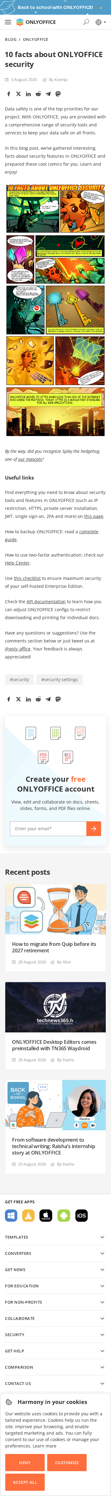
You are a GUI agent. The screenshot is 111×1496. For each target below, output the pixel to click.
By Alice (64, 962)
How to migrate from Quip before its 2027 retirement (54, 947)
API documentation (46, 601)
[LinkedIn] (28, 94)
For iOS (81, 1215)
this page (93, 516)
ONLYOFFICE (35, 39)
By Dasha (65, 1059)
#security (19, 679)
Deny (25, 1462)
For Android (63, 1215)
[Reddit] (38, 94)
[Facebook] (8, 94)
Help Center (17, 563)
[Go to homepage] (36, 22)
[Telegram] (48, 94)
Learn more (44, 1446)
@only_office (18, 649)
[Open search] (86, 22)
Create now (93, 828)
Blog (10, 39)
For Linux (28, 1215)
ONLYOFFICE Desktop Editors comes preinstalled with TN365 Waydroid (54, 1045)
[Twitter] (18, 94)
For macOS (45, 1215)
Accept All (25, 1482)
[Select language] (100, 22)
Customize (67, 1462)
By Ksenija (58, 79)
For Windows (11, 1215)
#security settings (59, 679)
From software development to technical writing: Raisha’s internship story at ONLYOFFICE (53, 1146)
